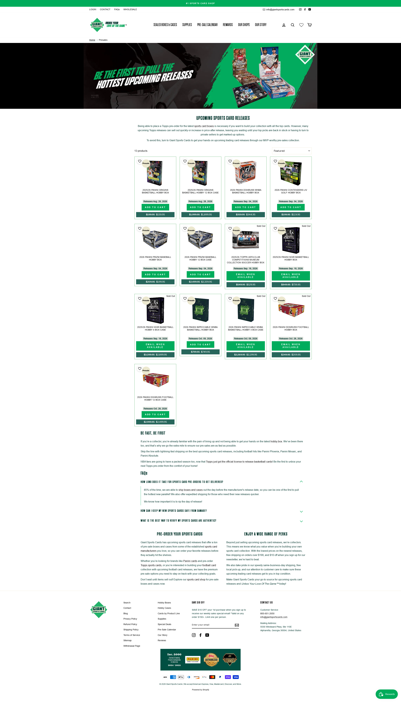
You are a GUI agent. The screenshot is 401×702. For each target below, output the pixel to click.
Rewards (228, 25)
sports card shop (196, 579)
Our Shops (244, 25)
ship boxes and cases (191, 490)
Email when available (245, 275)
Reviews (162, 640)
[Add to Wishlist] (139, 161)
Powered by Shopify (200, 690)
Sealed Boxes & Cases (165, 25)
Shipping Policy (130, 629)
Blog (125, 613)
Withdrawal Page (131, 646)
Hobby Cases (164, 608)
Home (92, 40)
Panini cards (190, 561)
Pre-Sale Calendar (207, 25)
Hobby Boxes (164, 603)
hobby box (276, 441)
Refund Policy (130, 624)
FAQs (117, 9)
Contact (127, 608)
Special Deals (164, 624)
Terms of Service (131, 635)
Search (126, 603)
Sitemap (127, 640)
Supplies (187, 25)
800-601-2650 (267, 613)
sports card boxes (204, 126)
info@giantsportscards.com (280, 9)
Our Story (260, 25)
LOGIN (92, 9)
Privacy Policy (130, 619)
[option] (200, 3)
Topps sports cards (151, 565)
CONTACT (105, 9)
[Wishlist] (301, 24)
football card (209, 565)
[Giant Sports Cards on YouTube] (207, 635)
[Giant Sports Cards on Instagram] (194, 635)
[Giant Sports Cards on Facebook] (200, 635)
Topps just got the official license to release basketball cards (239, 461)
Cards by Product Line (169, 613)
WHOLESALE (130, 9)
